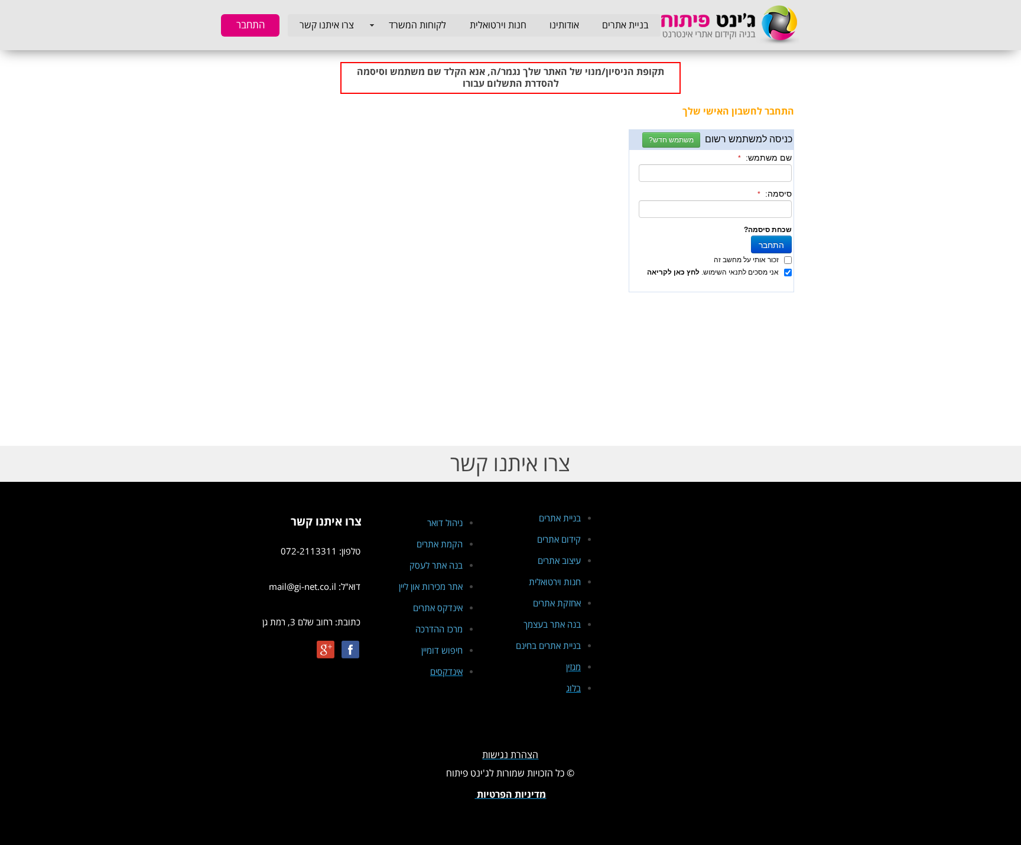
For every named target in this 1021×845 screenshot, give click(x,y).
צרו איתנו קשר (327, 25)
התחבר (250, 25)
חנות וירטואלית (498, 25)
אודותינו (564, 25)
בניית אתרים (625, 25)
